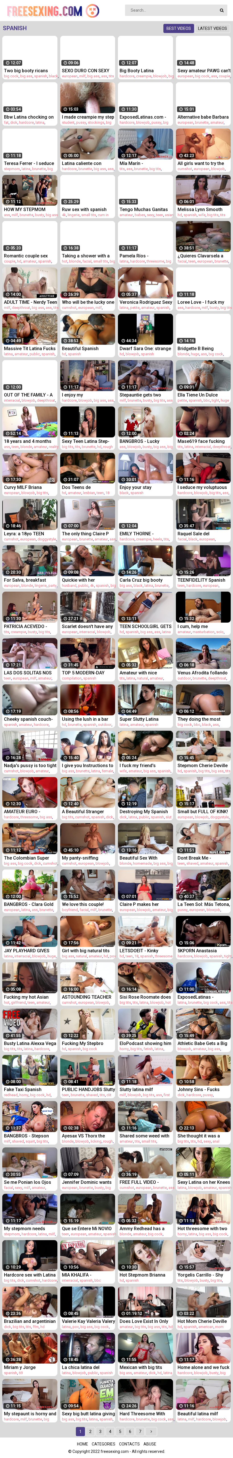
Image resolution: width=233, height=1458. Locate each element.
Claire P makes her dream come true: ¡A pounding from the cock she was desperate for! (145, 904)
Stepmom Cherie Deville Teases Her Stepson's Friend (203, 765)
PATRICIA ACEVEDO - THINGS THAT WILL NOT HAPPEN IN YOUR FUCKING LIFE (29, 626)
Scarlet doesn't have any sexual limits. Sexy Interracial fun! (87, 626)
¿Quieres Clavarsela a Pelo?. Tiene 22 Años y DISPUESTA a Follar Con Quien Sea (203, 256)
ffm (36, 1327)
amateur (217, 122)
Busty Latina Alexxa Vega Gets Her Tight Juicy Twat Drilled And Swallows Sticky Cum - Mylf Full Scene (30, 1043)
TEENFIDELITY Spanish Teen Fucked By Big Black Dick (204, 580)
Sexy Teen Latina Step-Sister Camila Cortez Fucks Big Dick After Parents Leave (85, 441)
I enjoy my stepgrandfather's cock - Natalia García (88, 395)
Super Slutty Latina (139, 719)
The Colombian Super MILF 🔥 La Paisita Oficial (30, 858)
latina (40, 122)
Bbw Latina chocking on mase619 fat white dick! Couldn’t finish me (29, 117)
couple (224, 76)
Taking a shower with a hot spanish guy (86, 256)
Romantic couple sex (26, 256)
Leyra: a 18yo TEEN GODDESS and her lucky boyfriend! (28, 533)
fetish (148, 1049)
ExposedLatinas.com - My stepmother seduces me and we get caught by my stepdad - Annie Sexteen (146, 117)
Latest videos (212, 28)
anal (216, 1141)
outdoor (184, 678)
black (53, 76)
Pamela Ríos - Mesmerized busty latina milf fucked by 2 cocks (145, 256)
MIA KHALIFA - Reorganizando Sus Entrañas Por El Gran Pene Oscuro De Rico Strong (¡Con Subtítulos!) (88, 1275)
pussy (81, 122)
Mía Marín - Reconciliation (134, 163)
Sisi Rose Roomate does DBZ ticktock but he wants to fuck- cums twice (145, 997)
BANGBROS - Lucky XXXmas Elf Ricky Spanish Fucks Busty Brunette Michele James (145, 441)
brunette (202, 122)
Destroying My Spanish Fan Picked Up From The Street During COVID (145, 811)
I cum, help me (193, 626)
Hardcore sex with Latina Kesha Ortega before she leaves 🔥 (30, 1275)
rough (108, 447)
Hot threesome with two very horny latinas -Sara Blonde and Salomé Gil (202, 1228)
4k (64, 215)
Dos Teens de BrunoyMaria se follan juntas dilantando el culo (87, 487)
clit (109, 1095)
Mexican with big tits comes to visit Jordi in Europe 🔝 (143, 1367)
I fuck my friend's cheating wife (138, 765)
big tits (155, 169)
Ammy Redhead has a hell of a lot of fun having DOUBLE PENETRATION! (146, 1228)
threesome (155, 261)
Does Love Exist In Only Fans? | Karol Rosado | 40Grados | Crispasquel (144, 1321)
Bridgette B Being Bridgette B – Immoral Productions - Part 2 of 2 (203, 348)
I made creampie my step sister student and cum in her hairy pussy (88, 117)
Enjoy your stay (135, 487)
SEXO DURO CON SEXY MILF (85, 70)
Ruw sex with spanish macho (84, 209)
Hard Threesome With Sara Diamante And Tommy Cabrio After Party (142, 1413)
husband (69, 585)
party (52, 585)
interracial (12, 400)
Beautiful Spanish (80, 348)
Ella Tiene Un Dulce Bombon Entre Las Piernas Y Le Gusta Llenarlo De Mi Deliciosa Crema (203, 395)
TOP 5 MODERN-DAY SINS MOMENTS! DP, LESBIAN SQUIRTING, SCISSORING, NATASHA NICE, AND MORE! (86, 673)
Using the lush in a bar (85, 719)
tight (215, 400)
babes (140, 215)
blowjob (160, 76)
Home (82, 1444)
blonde (75, 261)
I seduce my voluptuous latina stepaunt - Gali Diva (204, 487)
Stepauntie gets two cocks (140, 395)
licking (96, 1141)
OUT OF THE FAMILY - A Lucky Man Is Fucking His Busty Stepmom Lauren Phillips (30, 395)
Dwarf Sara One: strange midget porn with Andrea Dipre (145, 348)
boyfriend (70, 910)
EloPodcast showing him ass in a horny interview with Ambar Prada (145, 1043)
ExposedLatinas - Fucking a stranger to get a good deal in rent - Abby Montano (204, 997)
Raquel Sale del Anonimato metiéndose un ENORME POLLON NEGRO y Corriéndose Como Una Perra (202, 533)
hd (180, 215)
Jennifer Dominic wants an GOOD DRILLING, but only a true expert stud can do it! (87, 1182)
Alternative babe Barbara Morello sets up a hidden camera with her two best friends (204, 117)
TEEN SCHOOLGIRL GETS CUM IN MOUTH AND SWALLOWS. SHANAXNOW (146, 626)
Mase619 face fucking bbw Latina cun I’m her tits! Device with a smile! (203, 441)
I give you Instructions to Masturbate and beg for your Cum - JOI (87, 765)
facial (86, 261)
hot (64, 261)
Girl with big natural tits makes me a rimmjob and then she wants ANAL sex (88, 950)
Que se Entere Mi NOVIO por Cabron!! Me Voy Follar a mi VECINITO (87, 1228)
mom (219, 1327)
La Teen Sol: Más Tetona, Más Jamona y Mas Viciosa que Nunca (204, 904)
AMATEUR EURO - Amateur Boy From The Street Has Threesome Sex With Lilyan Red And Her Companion (28, 811)
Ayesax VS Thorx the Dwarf (83, 1136)
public (35, 354)
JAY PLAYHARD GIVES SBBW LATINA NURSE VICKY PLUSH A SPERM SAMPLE (28, 950)
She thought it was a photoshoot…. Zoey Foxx (203, 1136)
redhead (11, 1095)
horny (124, 1049)
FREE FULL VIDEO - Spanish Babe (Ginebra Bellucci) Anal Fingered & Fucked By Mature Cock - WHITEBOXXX (146, 1182)
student (68, 122)
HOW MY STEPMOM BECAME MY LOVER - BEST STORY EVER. (25, 209)
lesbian (89, 493)
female (107, 771)
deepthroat (21, 307)
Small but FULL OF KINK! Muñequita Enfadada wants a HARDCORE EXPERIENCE (203, 811)
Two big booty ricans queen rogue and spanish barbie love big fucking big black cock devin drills (30, 70)
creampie (143, 76)
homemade (142, 863)
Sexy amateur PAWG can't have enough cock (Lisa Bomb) (204, 70)
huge (195, 354)
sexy (150, 215)
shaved (192, 863)
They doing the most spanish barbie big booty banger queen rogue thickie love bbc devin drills (203, 719)
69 (21, 1373)
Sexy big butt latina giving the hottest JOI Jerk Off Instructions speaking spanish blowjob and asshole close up (88, 1413)
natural (142, 678)
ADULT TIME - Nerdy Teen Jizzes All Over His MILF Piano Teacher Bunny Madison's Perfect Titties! (30, 302)
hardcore (127, 76)
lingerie (74, 215)
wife (201, 215)
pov (113, 956)
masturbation (204, 632)
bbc (206, 400)
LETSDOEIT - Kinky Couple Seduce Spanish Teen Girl (144, 950)
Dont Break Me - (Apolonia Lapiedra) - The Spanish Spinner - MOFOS (204, 858)
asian (169, 215)
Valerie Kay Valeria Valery (88, 1321)
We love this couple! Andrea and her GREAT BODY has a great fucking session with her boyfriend (87, 904)
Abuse (149, 1444)
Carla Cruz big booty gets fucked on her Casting (141, 580)
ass (104, 76)
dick (13, 122)
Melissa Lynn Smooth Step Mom (200, 209)
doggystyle (47, 539)
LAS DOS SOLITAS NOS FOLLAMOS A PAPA (28, 673)
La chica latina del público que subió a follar (88, 1367)
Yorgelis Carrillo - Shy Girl (200, 1275)
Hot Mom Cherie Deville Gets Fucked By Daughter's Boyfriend (202, 1321)
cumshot (185, 169)
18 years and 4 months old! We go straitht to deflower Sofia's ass (27, 441)
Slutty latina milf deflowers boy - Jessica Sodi (145, 1089)
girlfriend (18, 1002)
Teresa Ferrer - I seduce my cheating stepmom (29, 163)
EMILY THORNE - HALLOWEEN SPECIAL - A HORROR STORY (146, 533)
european (70, 76)
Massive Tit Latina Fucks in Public (30, 348)
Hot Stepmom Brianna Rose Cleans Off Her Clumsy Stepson (142, 1275)
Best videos (179, 28)
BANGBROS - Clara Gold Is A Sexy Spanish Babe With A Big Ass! (28, 904)
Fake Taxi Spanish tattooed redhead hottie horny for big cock (28, 1089)
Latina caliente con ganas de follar (81, 163)
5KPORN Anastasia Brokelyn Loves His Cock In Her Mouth (204, 950)
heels (157, 539)
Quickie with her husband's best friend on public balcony (88, 580)
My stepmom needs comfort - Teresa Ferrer (29, 1228)
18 (107, 493)
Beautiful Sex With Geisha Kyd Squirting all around (144, 858)
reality (54, 447)
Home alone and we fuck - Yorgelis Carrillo (203, 1367)
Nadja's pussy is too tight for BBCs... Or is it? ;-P (30, 765)
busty (39, 215)
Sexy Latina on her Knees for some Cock (204, 1182)
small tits (88, 215)
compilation (72, 678)
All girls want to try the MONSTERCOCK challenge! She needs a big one (202, 163)
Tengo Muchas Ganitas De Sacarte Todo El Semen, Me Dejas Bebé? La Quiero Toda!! (145, 209)
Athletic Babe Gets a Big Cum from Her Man (202, 1043)
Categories (103, 1444)
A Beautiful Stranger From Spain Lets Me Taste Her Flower (83, 811)
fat (6, 122)
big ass (26, 76)
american (205, 1327)
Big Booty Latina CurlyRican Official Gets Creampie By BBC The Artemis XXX (144, 70)
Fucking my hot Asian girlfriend (26, 997)
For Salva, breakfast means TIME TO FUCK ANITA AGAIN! (27, 580)
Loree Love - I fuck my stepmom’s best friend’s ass (203, 302)
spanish (40, 76)
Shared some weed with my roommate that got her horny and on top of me (144, 1136)
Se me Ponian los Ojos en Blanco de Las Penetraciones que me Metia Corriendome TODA (27, 1182)
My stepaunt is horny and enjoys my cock (30, 1413)
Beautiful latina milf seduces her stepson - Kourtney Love (201, 1413)
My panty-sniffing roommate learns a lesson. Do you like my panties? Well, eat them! (86, 858)
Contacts (129, 1444)
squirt (30, 1141)
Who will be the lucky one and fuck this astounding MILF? (88, 302)
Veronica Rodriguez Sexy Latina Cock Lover (146, 302)
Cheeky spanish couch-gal (28, 719)
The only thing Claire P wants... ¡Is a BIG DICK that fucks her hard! (85, 533)
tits (111, 76)
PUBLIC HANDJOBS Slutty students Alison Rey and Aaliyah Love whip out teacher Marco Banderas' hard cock (88, 1089)
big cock (11, 76)
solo (220, 632)
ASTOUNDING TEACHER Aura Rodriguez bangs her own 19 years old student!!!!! (86, 997)
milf (82, 76)
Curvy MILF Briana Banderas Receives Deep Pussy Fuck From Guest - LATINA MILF (30, 487)
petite (135, 307)
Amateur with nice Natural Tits (138, 673)
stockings (96, 122)
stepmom (12, 169)
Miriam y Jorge (20, 1367)
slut (169, 817)
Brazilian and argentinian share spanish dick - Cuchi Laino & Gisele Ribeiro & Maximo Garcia (30, 1321)
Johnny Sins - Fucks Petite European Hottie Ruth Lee (201, 1089)
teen (159, 215)
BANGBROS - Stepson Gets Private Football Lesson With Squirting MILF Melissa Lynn (27, 1136)
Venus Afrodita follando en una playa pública (203, 673)
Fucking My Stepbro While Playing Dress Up (86, 1043)
